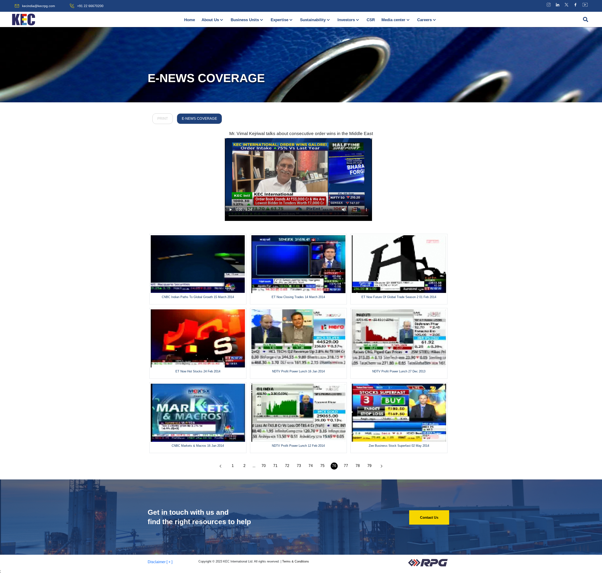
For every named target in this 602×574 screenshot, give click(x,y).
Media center (393, 20)
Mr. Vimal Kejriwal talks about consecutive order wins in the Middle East (301, 133)
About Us (210, 20)
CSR (371, 20)
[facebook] (575, 5)
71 (275, 466)
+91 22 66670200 (90, 6)
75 (322, 466)
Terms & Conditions (295, 561)
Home (189, 20)
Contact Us (429, 517)
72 (287, 466)
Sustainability (313, 20)
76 (334, 466)
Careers (424, 20)
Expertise (279, 20)
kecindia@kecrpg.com (38, 6)
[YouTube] (585, 5)
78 (358, 466)
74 (311, 466)
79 (369, 466)
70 (263, 466)
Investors (346, 20)
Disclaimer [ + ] (160, 562)
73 (299, 466)
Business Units (245, 20)
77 (346, 466)
